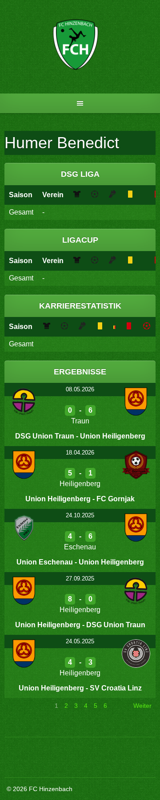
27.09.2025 (80, 578)
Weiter (142, 705)
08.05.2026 (80, 389)
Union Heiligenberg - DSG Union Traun (80, 625)
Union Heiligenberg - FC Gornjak (80, 499)
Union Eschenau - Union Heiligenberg (80, 562)
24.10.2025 (80, 515)
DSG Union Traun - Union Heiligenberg (80, 436)
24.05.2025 (80, 641)
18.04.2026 (80, 452)
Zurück (18, 705)
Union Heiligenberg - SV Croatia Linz (80, 688)
